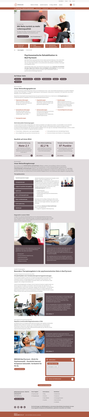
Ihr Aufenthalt (52, 8)
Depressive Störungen (22, 100)
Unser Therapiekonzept (35, 36)
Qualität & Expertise (44, 4)
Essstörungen (61, 100)
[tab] (24, 182)
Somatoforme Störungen (23, 110)
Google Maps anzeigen (53, 363)
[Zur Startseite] (18, 4)
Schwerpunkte (45, 8)
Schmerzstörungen (42, 110)
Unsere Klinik (38, 8)
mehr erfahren (49, 313)
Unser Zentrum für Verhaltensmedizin (64, 8)
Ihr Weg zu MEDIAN (53, 4)
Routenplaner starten (52, 366)
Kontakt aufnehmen (19, 398)
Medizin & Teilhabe (34, 4)
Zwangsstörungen (21, 118)
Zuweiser (60, 4)
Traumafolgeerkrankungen (65, 110)
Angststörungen (41, 100)
